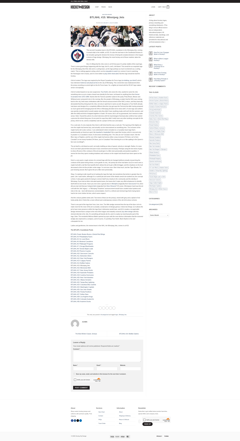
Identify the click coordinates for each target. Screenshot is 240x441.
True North (104, 92)
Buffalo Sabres (154, 103)
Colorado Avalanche (155, 113)
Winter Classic (163, 189)
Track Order (102, 423)
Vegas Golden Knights (156, 183)
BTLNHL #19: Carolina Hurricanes (82, 275)
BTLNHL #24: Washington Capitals (82, 287)
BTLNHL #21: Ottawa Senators (81, 280)
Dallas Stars (153, 119)
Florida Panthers (154, 125)
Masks (151, 134)
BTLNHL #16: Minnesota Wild (81, 268)
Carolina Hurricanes (160, 106)
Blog (110, 7)
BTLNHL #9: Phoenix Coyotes (81, 251)
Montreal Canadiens (155, 137)
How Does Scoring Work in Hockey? (160, 73)
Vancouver (132, 184)
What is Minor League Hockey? (161, 59)
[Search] (93, 7)
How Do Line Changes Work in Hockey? (161, 53)
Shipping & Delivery (125, 416)
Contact (100, 416)
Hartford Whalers (154, 128)
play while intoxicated (111, 73)
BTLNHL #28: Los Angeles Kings (82, 296)
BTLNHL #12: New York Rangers (82, 258)
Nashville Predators (155, 140)
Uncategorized (107, 14)
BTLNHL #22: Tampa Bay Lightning (82, 282)
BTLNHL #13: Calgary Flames (81, 260)
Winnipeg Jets (123, 314)
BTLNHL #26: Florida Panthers (81, 292)
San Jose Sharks (154, 164)
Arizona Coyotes (154, 100)
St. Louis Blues (154, 167)
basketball (107, 132)
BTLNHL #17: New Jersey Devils (82, 270)
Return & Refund (124, 419)
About (121, 412)
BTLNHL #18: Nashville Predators (82, 272)
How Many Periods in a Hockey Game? (161, 79)
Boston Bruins (164, 100)
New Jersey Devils (155, 143)
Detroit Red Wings (163, 119)
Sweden (152, 170)
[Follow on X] (77, 420)
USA (163, 177)
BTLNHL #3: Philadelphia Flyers (81, 237)
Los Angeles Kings (159, 131)
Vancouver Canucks (155, 180)
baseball (99, 132)
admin (116, 22)
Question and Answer (155, 161)
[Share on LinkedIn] (113, 308)
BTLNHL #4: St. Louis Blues (80, 239)
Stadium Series (164, 167)
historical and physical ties (89, 83)
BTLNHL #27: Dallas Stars (79, 294)
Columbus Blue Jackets (156, 116)
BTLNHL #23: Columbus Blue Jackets (83, 284)
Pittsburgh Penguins (155, 158)
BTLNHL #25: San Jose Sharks (81, 289)
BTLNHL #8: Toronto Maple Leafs (82, 249)
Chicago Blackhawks (155, 109)
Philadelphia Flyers (155, 155)
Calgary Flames (163, 103)
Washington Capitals (155, 186)
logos (116, 314)
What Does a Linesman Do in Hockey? (159, 66)
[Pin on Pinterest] (110, 308)
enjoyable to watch (111, 71)
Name (75, 365)
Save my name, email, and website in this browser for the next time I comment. (101, 374)
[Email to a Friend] (107, 308)
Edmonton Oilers (154, 122)
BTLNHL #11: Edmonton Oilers (81, 256)
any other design (127, 211)
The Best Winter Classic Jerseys (86, 334)
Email (99, 365)
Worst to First (153, 192)
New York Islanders (155, 146)
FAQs (100, 419)
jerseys (162, 128)
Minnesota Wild (159, 134)
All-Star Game (153, 97)
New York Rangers (155, 149)
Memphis (115, 184)
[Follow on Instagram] (75, 420)
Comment (76, 349)
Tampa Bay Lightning (161, 170)
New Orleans (111, 186)
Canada (152, 106)
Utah (94, 186)
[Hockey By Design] (80, 7)
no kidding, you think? (129, 80)
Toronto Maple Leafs (155, 177)
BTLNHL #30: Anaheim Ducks (81, 301)
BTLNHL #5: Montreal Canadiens (82, 241)
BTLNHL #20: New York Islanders (82, 277)
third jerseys (153, 173)
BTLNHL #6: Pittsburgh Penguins (82, 244)
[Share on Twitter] (103, 308)
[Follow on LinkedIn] (80, 420)
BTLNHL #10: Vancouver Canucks (82, 253)
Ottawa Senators (154, 152)
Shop (97, 7)
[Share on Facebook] (100, 308)
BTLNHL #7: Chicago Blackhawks (82, 246)
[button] (153, 7)
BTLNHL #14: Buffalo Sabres (80, 263)
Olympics (163, 149)
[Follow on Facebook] (72, 420)
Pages (103, 7)
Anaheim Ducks (163, 97)
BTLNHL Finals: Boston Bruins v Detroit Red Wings (88, 234)
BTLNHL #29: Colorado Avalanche (82, 299)
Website (122, 365)
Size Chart (101, 412)
